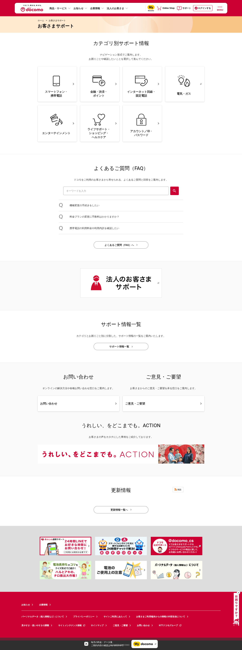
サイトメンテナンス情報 (70, 625)
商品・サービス (58, 8)
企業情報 (95, 8)
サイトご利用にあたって (115, 616)
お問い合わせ (143, 625)
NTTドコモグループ (168, 625)
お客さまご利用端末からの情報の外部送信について (160, 616)
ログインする (204, 8)
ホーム (41, 20)
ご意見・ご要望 (120, 625)
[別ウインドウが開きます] (121, 546)
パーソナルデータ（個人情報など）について (42, 616)
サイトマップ (97, 625)
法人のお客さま (115, 8)
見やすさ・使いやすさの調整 (35, 625)
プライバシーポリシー (83, 616)
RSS (179, 490)
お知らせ (78, 8)
